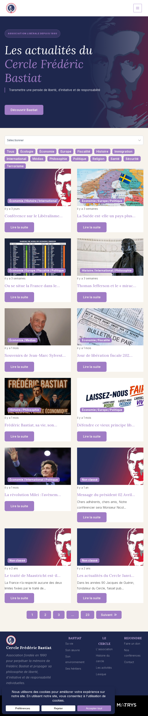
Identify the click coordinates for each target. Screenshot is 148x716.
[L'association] (104, 649)
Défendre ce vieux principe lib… (106, 425)
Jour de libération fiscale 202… (104, 355)
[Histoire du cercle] (104, 658)
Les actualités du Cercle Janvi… (105, 575)
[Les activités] (104, 668)
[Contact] (129, 662)
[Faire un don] (132, 644)
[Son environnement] (74, 659)
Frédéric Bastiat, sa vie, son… (31, 425)
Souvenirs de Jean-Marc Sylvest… (35, 355)
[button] (24, 110)
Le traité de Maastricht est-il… (32, 575)
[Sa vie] (69, 644)
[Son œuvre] (72, 650)
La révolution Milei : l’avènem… (33, 494)
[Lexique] (101, 674)
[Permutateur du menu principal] (137, 8)
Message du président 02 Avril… (106, 494)
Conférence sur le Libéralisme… (33, 215)
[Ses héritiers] (73, 669)
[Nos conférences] (133, 653)
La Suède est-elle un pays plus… (106, 215)
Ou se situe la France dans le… (32, 285)
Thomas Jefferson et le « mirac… (106, 285)
